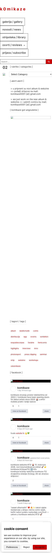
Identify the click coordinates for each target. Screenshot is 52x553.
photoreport (16, 354)
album (13, 331)
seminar (43, 354)
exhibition (44, 337)
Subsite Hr (20, 433)
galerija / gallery (12, 21)
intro (36, 348)
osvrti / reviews (12, 45)
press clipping (30, 354)
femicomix (42, 342)
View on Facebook (19, 411)
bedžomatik (24, 331)
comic (35, 331)
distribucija (15, 337)
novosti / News (11, 29)
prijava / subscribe (14, 52)
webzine (21, 360)
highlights (15, 348)
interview (26, 348)
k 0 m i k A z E (12, 9)
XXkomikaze (16, 366)
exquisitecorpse (17, 342)
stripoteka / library (14, 37)
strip (12, 360)
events (33, 337)
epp (25, 337)
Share (47, 411)
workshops (33, 360)
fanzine (31, 342)
